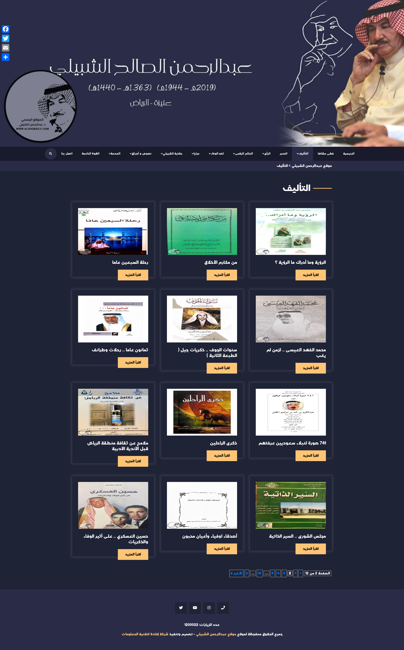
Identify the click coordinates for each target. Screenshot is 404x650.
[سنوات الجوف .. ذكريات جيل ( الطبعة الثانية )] (202, 319)
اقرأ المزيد (311, 275)
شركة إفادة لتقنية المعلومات (145, 634)
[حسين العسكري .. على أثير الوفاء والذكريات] (113, 505)
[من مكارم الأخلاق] (202, 231)
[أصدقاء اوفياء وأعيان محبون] (202, 505)
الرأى (267, 153)
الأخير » (236, 573)
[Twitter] (5, 38)
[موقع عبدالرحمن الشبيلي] (202, 73)
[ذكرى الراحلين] (202, 412)
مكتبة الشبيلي (172, 153)
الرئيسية (348, 153)
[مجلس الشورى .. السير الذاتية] (291, 505)
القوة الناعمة (90, 153)
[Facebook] (5, 29)
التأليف (303, 153)
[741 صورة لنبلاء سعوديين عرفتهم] (291, 412)
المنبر (283, 153)
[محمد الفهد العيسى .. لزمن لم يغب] (291, 319)
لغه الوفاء (217, 153)
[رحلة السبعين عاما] (113, 231)
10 (259, 573)
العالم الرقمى (244, 153)
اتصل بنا (66, 153)
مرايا (196, 153)
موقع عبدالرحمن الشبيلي (216, 634)
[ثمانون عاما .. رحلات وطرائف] (113, 319)
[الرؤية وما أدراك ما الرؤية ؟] (291, 231)
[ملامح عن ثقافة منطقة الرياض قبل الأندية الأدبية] (113, 412)
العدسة (115, 153)
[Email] (5, 47)
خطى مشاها (326, 153)
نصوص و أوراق (142, 153)
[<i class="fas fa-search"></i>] (50, 154)
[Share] (5, 57)
